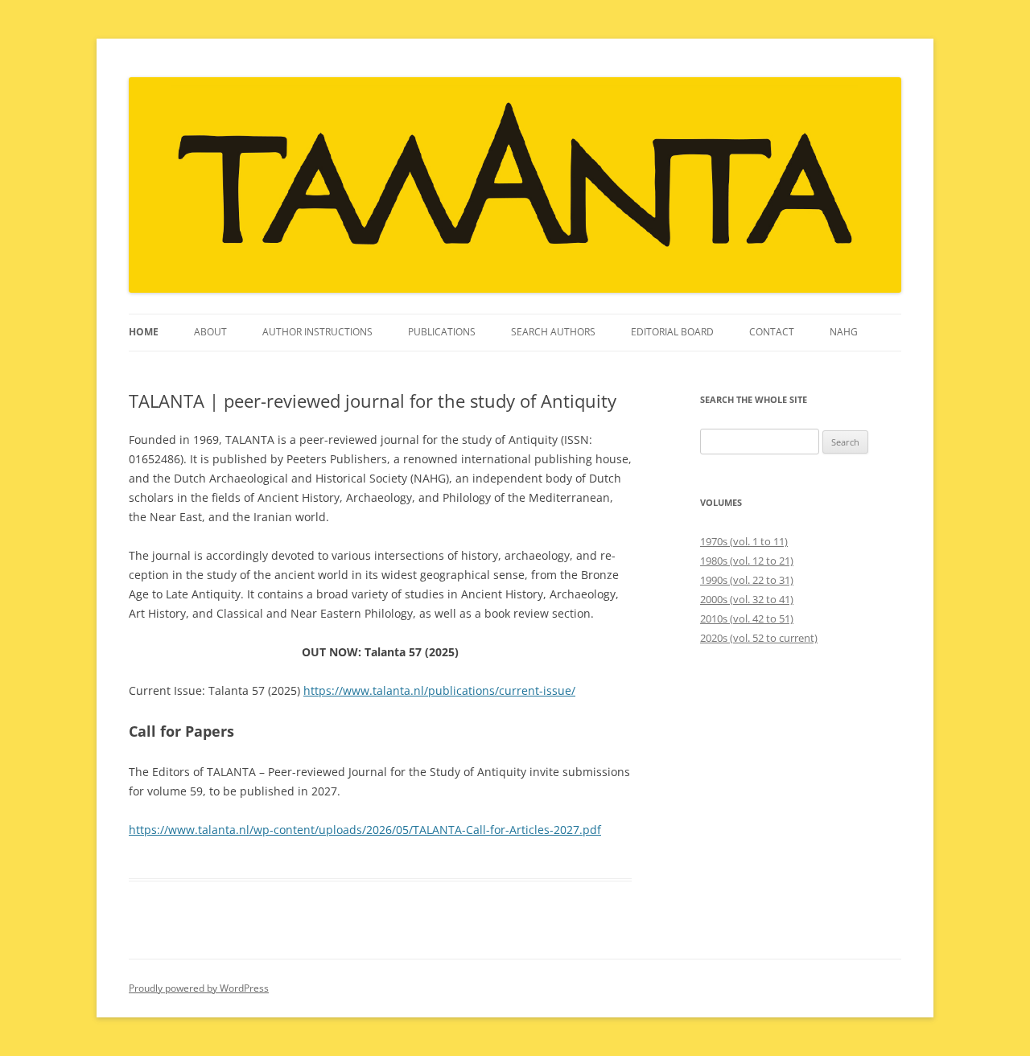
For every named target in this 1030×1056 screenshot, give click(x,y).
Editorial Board (672, 332)
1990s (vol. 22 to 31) (746, 580)
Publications (442, 332)
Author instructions (317, 332)
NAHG (844, 332)
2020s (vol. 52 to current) (759, 638)
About (210, 332)
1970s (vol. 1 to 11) (744, 541)
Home (144, 332)
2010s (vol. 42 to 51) (746, 618)
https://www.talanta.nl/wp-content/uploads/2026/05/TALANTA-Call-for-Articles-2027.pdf (365, 829)
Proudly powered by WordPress (199, 988)
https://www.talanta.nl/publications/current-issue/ (439, 690)
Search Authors (553, 332)
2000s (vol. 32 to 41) (746, 599)
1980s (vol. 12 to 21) (746, 560)
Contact (771, 332)
